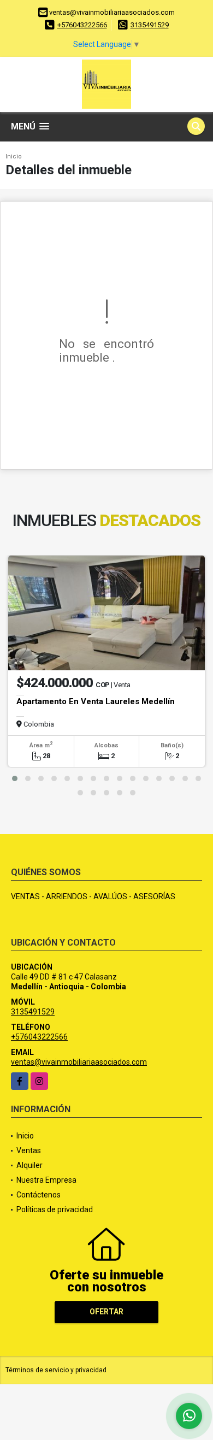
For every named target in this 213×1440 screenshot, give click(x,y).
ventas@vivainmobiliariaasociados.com (79, 1062)
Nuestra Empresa (46, 1180)
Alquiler (29, 1165)
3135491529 (150, 25)
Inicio (13, 156)
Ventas (28, 1150)
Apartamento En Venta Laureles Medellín (95, 701)
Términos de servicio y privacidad (55, 1370)
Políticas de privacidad (54, 1209)
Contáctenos (38, 1194)
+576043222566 (82, 25)
